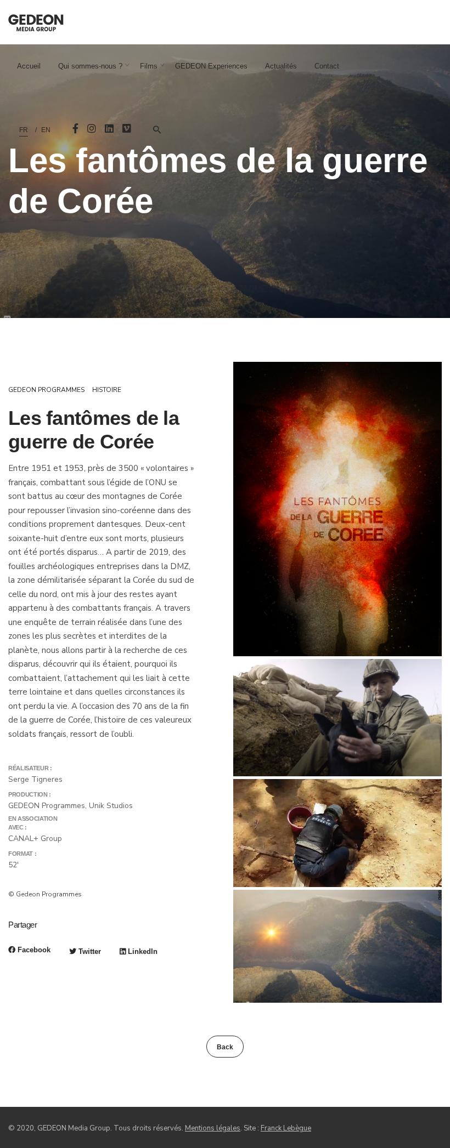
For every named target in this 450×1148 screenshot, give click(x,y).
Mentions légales (212, 1128)
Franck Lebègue (286, 1128)
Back (225, 1047)
